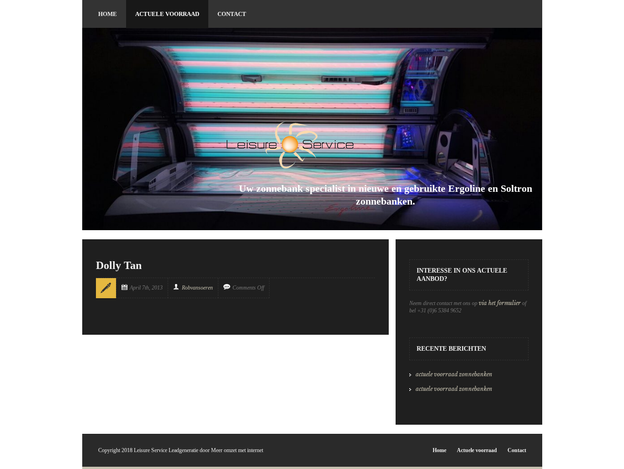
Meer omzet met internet (237, 450)
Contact (517, 450)
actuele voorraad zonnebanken (454, 374)
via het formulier (500, 303)
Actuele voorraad (477, 450)
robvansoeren (197, 288)
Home (439, 450)
